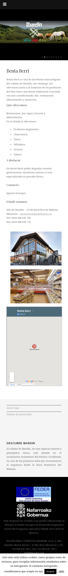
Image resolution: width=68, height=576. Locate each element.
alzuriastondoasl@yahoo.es (36, 214)
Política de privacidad (19, 414)
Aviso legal (13, 408)
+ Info (60, 571)
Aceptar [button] (50, 571)
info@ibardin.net (34, 553)
